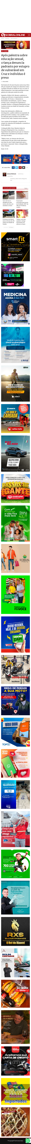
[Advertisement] (15, 16)
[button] (27, 1140)
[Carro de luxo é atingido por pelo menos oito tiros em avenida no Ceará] (9, 195)
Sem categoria (5, 51)
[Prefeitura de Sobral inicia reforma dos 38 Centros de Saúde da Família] (9, 214)
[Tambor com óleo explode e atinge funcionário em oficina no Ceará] (22, 214)
